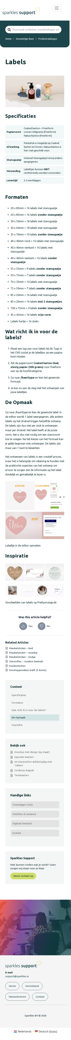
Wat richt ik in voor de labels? (29, 710)
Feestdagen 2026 (23, 804)
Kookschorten (17, 665)
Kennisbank (32, 986)
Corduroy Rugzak (24, 770)
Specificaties (19, 695)
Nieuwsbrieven (17, 996)
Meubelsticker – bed (21, 648)
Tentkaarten (21, 775)
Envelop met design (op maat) (32, 752)
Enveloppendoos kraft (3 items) (27, 670)
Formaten (17, 702)
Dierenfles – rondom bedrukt (26, 661)
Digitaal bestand (22, 823)
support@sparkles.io (17, 976)
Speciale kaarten (24, 757)
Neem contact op (23, 876)
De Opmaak (18, 717)
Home (12, 986)
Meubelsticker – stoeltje (23, 652)
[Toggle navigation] (56, 8)
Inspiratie (17, 724)
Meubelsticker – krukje (22, 657)
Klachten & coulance (24, 814)
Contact (16, 833)
